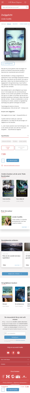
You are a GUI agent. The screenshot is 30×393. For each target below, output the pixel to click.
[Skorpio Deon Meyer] (7, 297)
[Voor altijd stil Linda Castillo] (22, 191)
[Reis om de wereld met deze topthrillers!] (11, 255)
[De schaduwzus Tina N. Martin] (20, 297)
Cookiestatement (15, 384)
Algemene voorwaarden (20, 382)
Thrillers (15, 141)
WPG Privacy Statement (20, 340)
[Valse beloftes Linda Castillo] (8, 191)
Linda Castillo (22, 141)
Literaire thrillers (6, 141)
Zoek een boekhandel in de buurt (12, 165)
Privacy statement (7, 382)
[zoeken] (27, 7)
